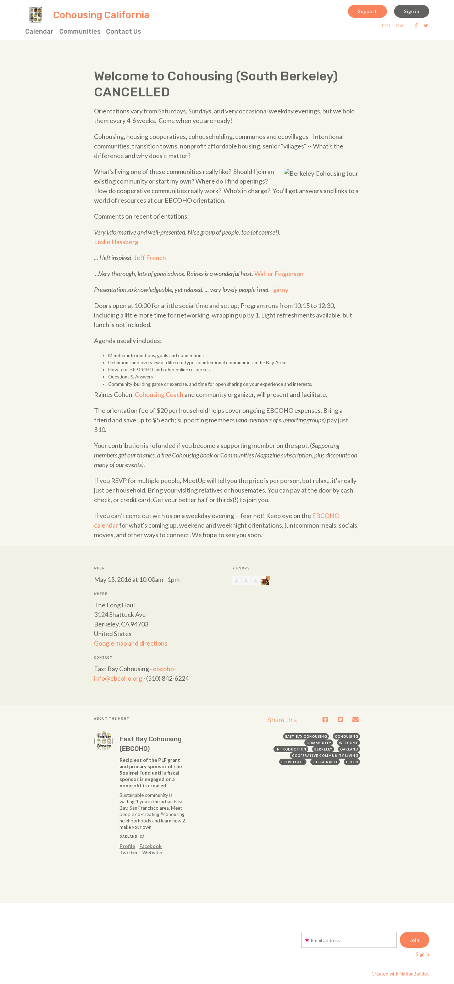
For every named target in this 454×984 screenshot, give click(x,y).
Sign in (411, 11)
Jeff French (150, 258)
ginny (280, 289)
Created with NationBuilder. (400, 974)
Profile (127, 846)
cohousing (346, 736)
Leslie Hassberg (116, 242)
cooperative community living (325, 756)
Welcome (348, 743)
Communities (80, 31)
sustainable (325, 762)
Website (152, 852)
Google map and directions (130, 643)
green (352, 762)
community (318, 743)
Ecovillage (293, 762)
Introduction (291, 749)
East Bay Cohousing (306, 736)
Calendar (39, 31)
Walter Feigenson (279, 273)
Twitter (129, 852)
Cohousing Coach (159, 394)
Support (367, 11)
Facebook (150, 846)
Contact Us (123, 31)
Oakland (349, 749)
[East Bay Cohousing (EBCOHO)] (103, 740)
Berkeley (323, 749)
